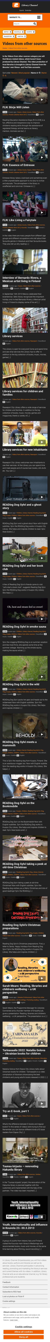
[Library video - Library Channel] (16, 5)
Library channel (28, 513)
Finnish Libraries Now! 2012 (18, 114)
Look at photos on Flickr (12, 1296)
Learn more (14, 1320)
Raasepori (9, 36)
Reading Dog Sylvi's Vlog (35, 750)
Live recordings (21, 1000)
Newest (14, 73)
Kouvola (18, 32)
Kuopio (30, 32)
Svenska (28, 10)
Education (12, 1000)
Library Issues (26, 112)
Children (19, 513)
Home (5, 48)
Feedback (6, 1282)
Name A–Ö (35, 73)
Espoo (7, 32)
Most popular (24, 73)
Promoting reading (32, 1000)
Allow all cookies (23, 1332)
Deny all (23, 1337)
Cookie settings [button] (9, 1301)
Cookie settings (23, 1327)
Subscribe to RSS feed (12, 1292)
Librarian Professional (24, 997)
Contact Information (11, 1287)
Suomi (21, 10)
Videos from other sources (36, 225)
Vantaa (21, 36)
